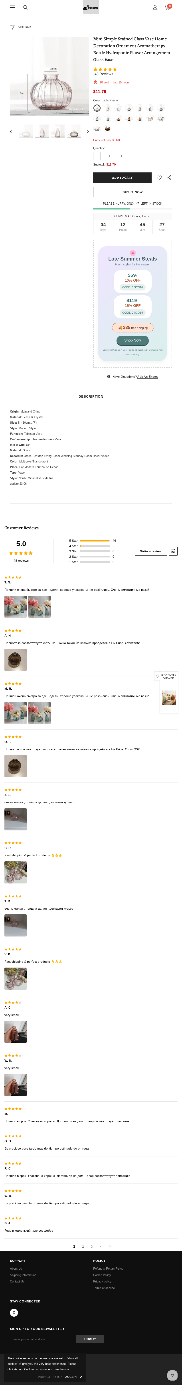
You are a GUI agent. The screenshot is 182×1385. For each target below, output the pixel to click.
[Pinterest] (14, 1313)
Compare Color (75, 109)
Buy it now (133, 192)
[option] (49, 76)
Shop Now (132, 340)
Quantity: (99, 148)
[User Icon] (155, 7)
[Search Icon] (25, 7)
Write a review (150, 551)
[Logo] (91, 7)
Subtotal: (99, 164)
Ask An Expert (147, 376)
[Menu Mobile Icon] (12, 7)
